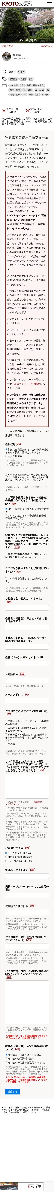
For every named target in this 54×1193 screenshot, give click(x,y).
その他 (11, 744)
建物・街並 (15, 94)
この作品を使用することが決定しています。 (27, 579)
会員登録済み (14, 456)
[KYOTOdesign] (17, 5)
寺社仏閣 (14, 85)
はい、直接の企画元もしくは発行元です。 (27, 510)
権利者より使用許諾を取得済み (24, 1054)
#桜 (31, 79)
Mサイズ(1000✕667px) (19, 857)
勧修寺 (21, 72)
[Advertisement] (27, 1148)
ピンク (45, 94)
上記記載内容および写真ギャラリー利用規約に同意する (27, 433)
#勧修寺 (13, 79)
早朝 (31, 94)
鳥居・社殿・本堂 (35, 85)
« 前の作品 (7, 46)
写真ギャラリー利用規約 (27, 384)
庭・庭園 (28, 90)
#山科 (23, 79)
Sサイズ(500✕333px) (19, 853)
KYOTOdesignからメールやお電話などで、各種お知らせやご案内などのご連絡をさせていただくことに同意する (26, 477)
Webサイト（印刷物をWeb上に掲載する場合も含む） (25, 729)
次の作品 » (46, 46)
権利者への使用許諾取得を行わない (26, 1062)
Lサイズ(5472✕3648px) (20, 861)
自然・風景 (15, 90)
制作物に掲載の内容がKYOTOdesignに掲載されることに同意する (26, 555)
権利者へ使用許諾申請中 (20, 1058)
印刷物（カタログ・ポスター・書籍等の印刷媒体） (27, 722)
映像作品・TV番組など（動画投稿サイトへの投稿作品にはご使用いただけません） (26, 737)
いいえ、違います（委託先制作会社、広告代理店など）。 (27, 517)
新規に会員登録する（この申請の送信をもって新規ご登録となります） (27, 451)
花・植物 (39, 90)
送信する (12, 1091)
